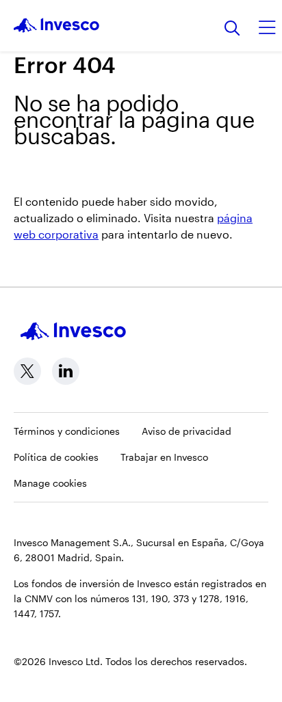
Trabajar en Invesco (164, 457)
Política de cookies (56, 457)
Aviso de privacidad (186, 431)
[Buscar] (232, 29)
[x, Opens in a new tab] (27, 371)
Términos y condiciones (67, 431)
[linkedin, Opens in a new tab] (65, 371)
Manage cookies (50, 483)
